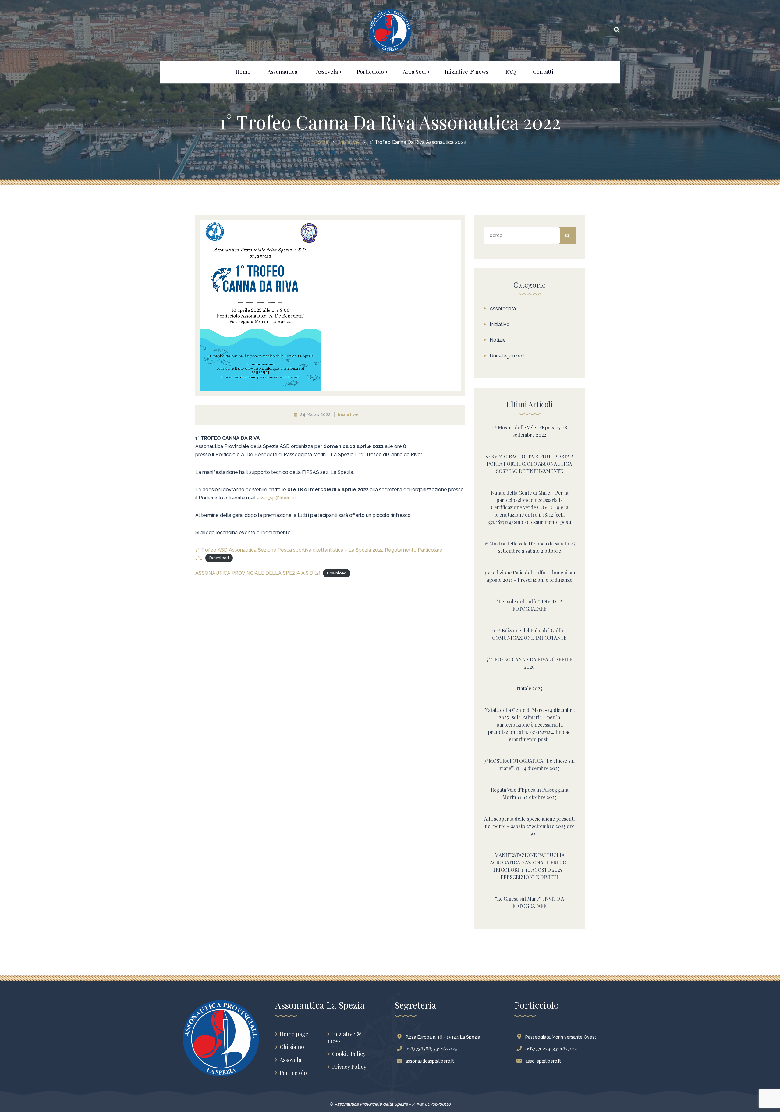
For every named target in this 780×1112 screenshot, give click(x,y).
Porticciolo (293, 1072)
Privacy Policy (349, 1066)
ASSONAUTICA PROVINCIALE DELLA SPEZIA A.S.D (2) (257, 573)
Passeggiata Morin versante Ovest (560, 1037)
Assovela (290, 1060)
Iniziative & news (344, 1037)
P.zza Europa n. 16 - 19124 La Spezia (443, 1037)
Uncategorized (507, 356)
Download (219, 558)
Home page (294, 1034)
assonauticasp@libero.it (430, 1061)
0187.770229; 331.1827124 (551, 1048)
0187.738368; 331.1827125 (432, 1048)
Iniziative (348, 414)
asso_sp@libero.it (543, 1061)
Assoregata (503, 308)
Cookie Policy (349, 1053)
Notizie (498, 340)
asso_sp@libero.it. (277, 498)
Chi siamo (292, 1046)
